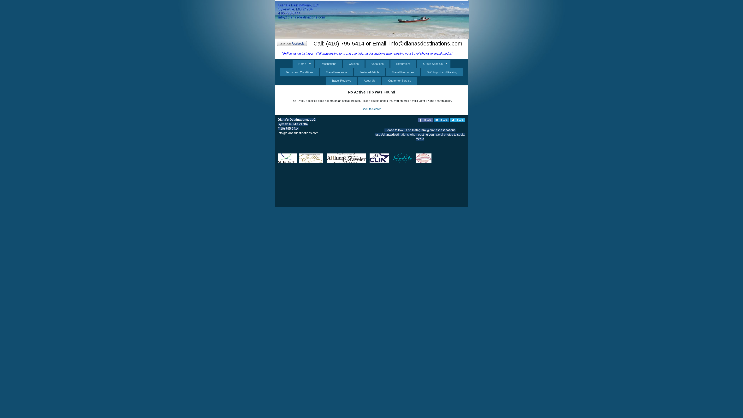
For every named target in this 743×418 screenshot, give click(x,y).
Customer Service (399, 80)
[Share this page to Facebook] (425, 120)
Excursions (403, 63)
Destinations (328, 63)
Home (302, 63)
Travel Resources (403, 72)
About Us (370, 80)
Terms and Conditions (299, 72)
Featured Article (369, 72)
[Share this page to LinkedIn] (441, 120)
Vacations (377, 63)
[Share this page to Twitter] (457, 120)
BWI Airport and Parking (442, 72)
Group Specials (433, 63)
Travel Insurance (336, 72)
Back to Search (371, 108)
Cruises (354, 63)
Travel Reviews (341, 80)
